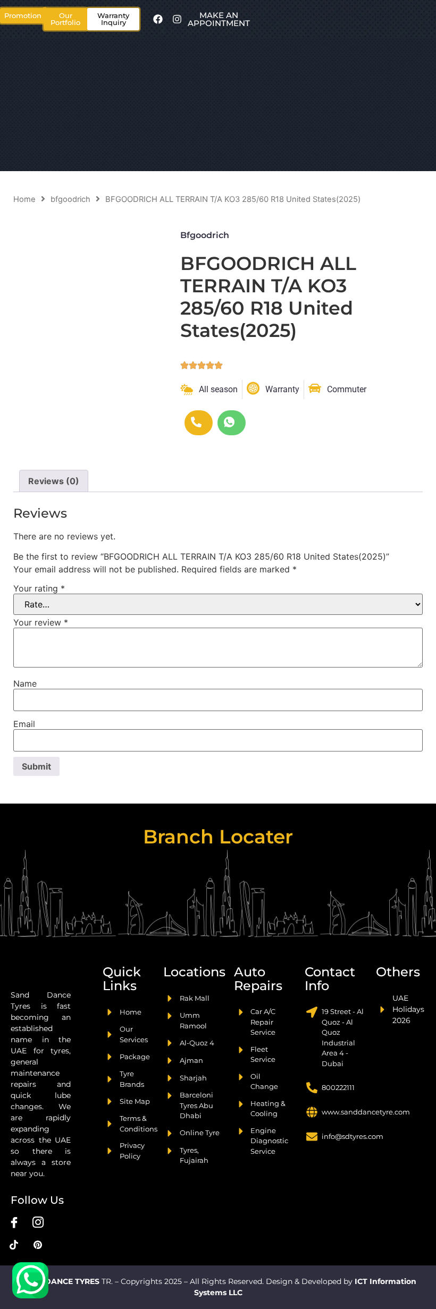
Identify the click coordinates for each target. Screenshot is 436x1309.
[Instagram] (177, 19)
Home (24, 199)
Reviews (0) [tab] (53, 481)
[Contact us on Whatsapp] (30, 1280)
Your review (40, 622)
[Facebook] (157, 19)
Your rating (39, 588)
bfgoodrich (70, 199)
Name (25, 683)
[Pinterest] (38, 1244)
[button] (65, 19)
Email (24, 724)
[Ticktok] (14, 1244)
